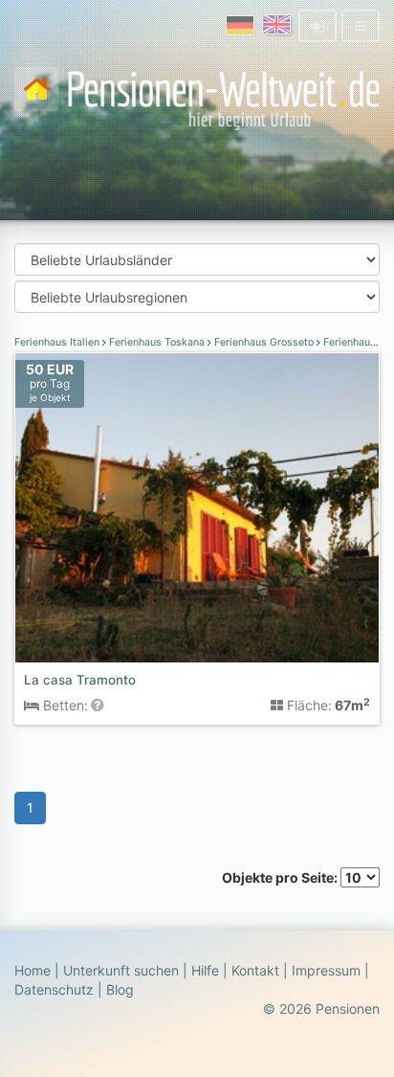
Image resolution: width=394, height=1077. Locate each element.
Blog (120, 989)
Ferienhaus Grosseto (264, 342)
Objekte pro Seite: (281, 877)
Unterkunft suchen (121, 970)
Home (32, 970)
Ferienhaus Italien (58, 342)
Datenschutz (54, 989)
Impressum (326, 970)
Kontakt (255, 970)
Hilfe (205, 970)
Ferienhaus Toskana (157, 342)
